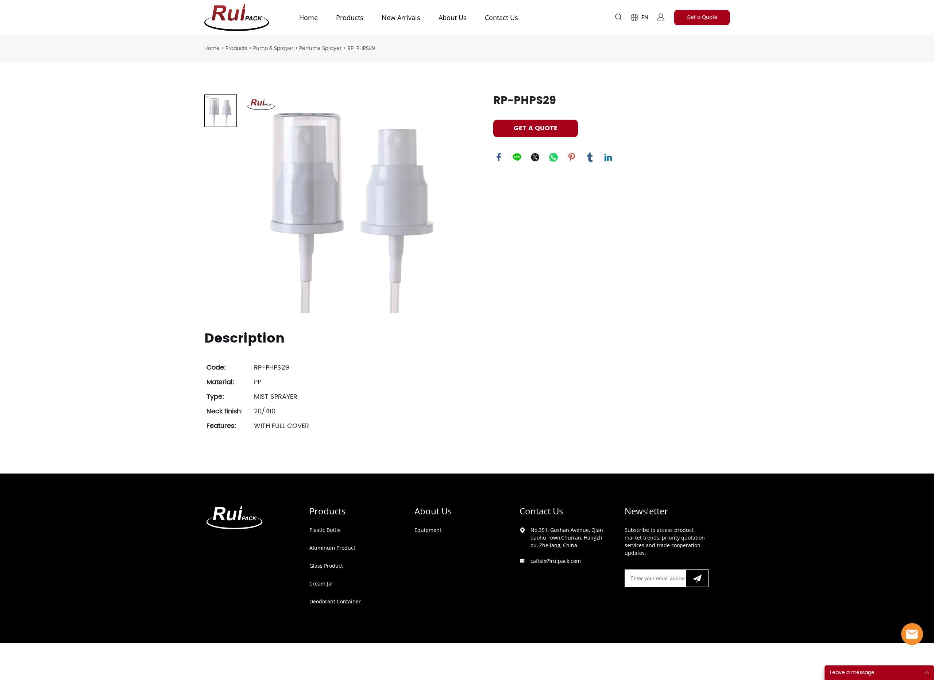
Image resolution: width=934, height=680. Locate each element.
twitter (535, 157)
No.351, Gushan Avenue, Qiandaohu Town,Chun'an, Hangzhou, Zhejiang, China (566, 537)
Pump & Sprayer (273, 48)
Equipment (427, 529)
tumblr (589, 157)
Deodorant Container (335, 601)
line (517, 157)
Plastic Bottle (325, 529)
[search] (618, 18)
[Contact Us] (912, 634)
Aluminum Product (332, 547)
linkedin (608, 157)
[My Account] (661, 17)
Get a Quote (702, 17)
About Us (453, 17)
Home (308, 17)
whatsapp (553, 157)
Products (349, 17)
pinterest (571, 157)
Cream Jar (321, 583)
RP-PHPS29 (361, 48)
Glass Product (326, 565)
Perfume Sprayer (320, 48)
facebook (498, 157)
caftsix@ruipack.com (555, 560)
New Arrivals (401, 17)
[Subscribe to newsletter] (697, 578)
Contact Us (501, 17)
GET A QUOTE (535, 128)
